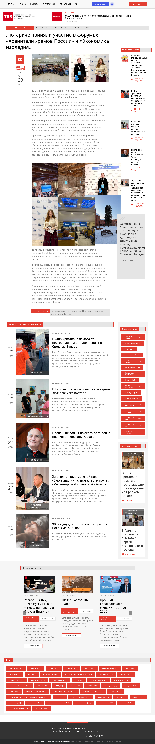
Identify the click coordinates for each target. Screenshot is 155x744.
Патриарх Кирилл (98, 680)
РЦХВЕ (92, 686)
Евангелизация (109, 669)
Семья (14, 691)
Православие (121, 680)
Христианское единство (133, 418)
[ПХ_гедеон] (77, 576)
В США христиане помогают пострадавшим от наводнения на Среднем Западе (138, 98)
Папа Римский (60, 680)
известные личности (81, 697)
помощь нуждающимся (58, 703)
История (15, 674)
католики (103, 697)
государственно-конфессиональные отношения (29, 697)
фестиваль (41, 708)
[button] (76, 4)
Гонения (89, 669)
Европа (129, 669)
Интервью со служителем (133, 374)
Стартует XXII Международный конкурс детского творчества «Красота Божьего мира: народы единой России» (139, 65)
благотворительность (92, 691)
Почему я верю (131, 398)
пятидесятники (106, 703)
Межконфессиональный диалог (78, 674)
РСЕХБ (75, 686)
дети (59, 697)
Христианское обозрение (133, 425)
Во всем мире (132, 355)
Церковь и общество (73, 12)
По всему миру (131, 393)
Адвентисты (16, 669)
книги (121, 697)
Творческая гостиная (133, 411)
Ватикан (71, 669)
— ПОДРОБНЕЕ (126, 271)
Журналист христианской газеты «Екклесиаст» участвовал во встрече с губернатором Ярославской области (138, 190)
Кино (31, 674)
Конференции (50, 674)
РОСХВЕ (43, 686)
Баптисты (35, 669)
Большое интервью (132, 343)
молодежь (34, 703)
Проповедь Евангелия (20, 686)
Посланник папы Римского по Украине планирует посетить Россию (137, 157)
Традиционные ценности (64, 691)
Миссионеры (106, 674)
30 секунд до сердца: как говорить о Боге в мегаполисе (79, 526)
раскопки (126, 703)
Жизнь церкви (132, 367)
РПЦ (59, 686)
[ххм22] (39, 576)
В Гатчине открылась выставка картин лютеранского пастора (97, 15)
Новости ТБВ (16, 680)
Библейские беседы (133, 337)
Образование (38, 680)
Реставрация (111, 686)
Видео (129, 349)
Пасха (78, 680)
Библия (53, 669)
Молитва (126, 674)
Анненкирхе (51, 97)
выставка (116, 691)
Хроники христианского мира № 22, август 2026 (37, 605)
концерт (138, 697)
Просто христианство (133, 404)
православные (84, 703)
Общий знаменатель (133, 386)
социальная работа (19, 708)
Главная (118, 742)
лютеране (15, 703)
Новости (130, 380)
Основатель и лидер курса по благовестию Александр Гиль (115, 605)
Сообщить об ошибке (104, 742)
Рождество (131, 686)
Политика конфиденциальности (82, 742)
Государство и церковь (133, 361)
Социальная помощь (35, 691)
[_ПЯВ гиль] (115, 576)
